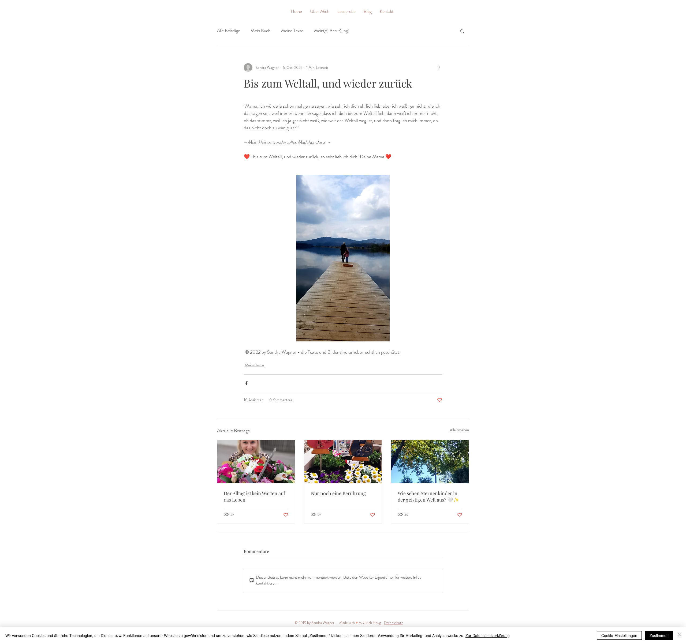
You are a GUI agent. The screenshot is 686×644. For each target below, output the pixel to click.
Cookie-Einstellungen (619, 635)
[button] (462, 31)
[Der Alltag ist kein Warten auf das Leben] (256, 461)
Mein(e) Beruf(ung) (331, 31)
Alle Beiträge (228, 31)
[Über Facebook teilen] (246, 383)
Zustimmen (659, 635)
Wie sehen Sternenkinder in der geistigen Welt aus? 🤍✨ (428, 496)
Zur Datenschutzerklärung (487, 635)
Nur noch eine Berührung (338, 493)
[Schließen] (679, 635)
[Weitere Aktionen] (439, 67)
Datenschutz (393, 622)
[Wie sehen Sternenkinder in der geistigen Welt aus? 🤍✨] (430, 461)
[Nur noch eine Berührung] (343, 461)
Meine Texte (292, 31)
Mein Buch (260, 31)
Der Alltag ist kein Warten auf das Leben (254, 496)
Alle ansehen (459, 429)
